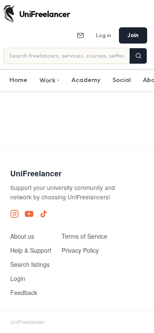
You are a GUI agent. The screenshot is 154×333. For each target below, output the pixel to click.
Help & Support (30, 250)
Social (122, 80)
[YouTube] (29, 213)
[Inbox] (80, 35)
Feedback (23, 292)
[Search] (138, 56)
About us (22, 236)
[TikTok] (43, 213)
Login (17, 278)
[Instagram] (14, 213)
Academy (86, 80)
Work (49, 80)
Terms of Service (84, 236)
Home (18, 80)
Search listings (30, 264)
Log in (103, 35)
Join (133, 35)
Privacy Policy (80, 250)
